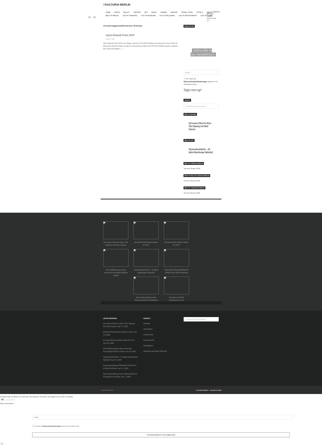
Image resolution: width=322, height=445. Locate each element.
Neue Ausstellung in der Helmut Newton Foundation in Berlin (146, 300)
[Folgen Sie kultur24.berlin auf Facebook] (91, 17)
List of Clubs (206, 15)
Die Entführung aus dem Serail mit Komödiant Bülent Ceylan (116, 273)
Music (154, 12)
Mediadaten (148, 346)
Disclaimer (148, 329)
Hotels (199, 12)
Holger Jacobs (215, 390)
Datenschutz (148, 340)
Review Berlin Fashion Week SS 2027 (118, 332)
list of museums (148, 15)
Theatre (137, 12)
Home (108, 12)
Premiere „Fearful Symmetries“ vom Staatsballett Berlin (176, 300)
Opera (117, 12)
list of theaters (130, 15)
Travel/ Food (187, 12)
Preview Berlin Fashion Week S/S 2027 (119, 340)
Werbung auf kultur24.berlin (155, 351)
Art (146, 12)
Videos (210, 12)
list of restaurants (188, 15)
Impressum (148, 335)
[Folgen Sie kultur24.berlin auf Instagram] (95, 17)
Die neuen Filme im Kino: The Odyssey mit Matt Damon (200, 126)
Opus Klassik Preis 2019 (120, 35)
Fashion (173, 12)
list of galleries (167, 15)
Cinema (163, 12)
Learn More (10, 399)
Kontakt (146, 323)
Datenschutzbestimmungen (195, 81)
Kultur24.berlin (202, 390)
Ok (2, 399)
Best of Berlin (112, 15)
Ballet (127, 12)
